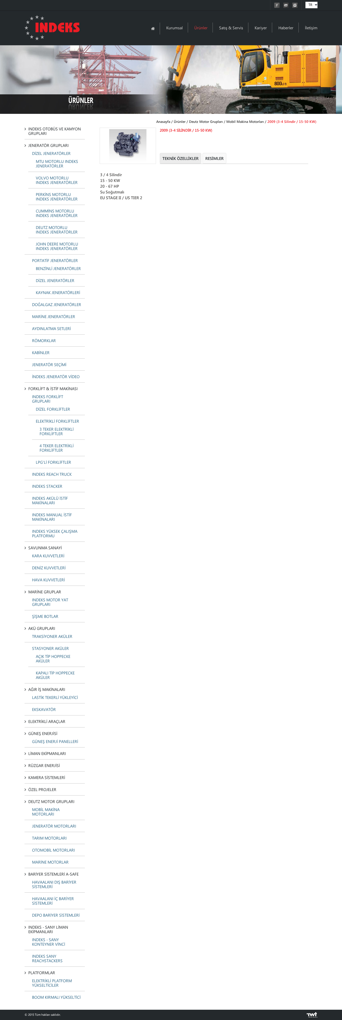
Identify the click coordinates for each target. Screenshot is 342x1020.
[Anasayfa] (153, 28)
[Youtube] (286, 6)
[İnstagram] (295, 6)
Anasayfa (163, 121)
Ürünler (201, 27)
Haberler (285, 27)
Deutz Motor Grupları (206, 121)
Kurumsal (174, 27)
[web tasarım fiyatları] (312, 1016)
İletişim (311, 27)
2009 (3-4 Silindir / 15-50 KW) (291, 121)
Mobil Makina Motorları (245, 121)
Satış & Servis (231, 27)
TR (310, 5)
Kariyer (261, 27)
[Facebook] (277, 6)
